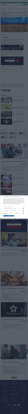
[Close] (26, 196)
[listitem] (14, 206)
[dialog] (14, 207)
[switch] (23, 208)
